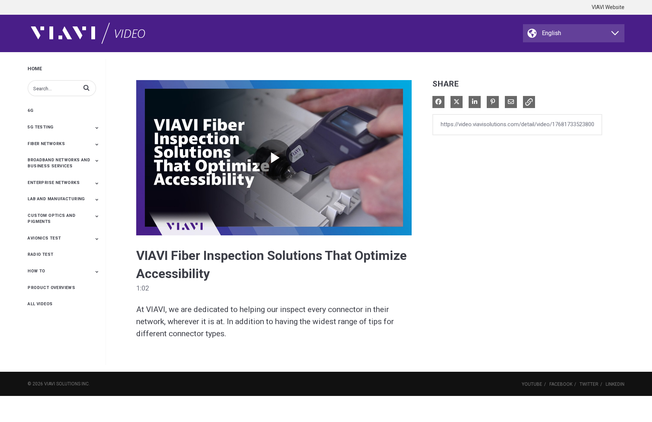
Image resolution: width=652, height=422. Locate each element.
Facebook (560, 384)
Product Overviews (51, 287)
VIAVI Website (608, 7)
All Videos (40, 303)
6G (30, 110)
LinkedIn (615, 384)
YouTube (532, 384)
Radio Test (40, 254)
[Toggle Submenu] (97, 128)
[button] (86, 87)
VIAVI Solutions (62, 383)
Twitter (589, 384)
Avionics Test (44, 238)
